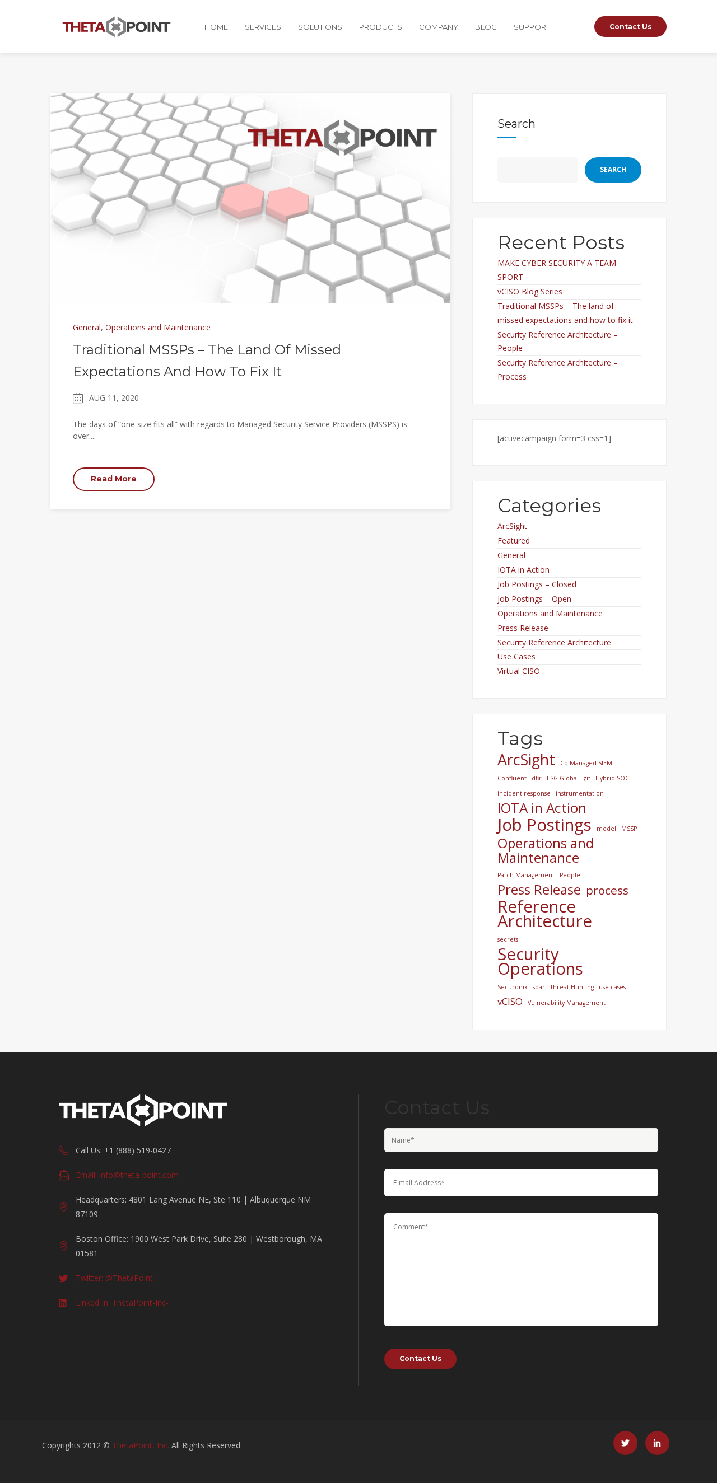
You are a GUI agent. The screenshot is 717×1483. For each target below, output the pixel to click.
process (607, 890)
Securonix (512, 987)
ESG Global (563, 778)
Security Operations (540, 961)
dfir (537, 778)
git (587, 778)
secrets (507, 939)
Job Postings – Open (534, 598)
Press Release (522, 628)
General (87, 327)
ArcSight (512, 526)
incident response (524, 793)
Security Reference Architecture (554, 642)
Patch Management (526, 875)
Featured (513, 540)
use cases (612, 987)
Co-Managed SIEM (586, 763)
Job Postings (544, 824)
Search (516, 123)
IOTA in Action (523, 569)
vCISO (510, 1001)
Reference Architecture (544, 913)
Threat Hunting (572, 987)
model (606, 828)
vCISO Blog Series (529, 291)
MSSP (629, 828)
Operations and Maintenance (158, 327)
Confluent (512, 778)
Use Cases (516, 656)
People (570, 875)
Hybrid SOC (612, 778)
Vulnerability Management (567, 1003)
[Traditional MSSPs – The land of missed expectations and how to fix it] (250, 197)
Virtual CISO (518, 671)
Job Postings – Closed (536, 584)
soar (539, 987)
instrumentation (580, 793)
